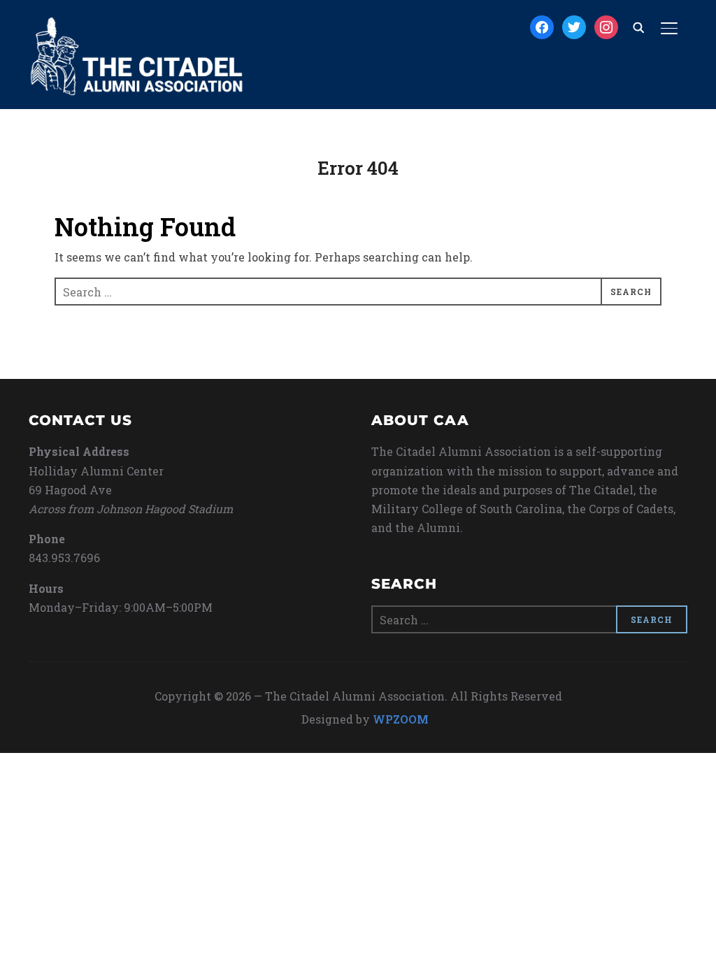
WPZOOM (401, 719)
